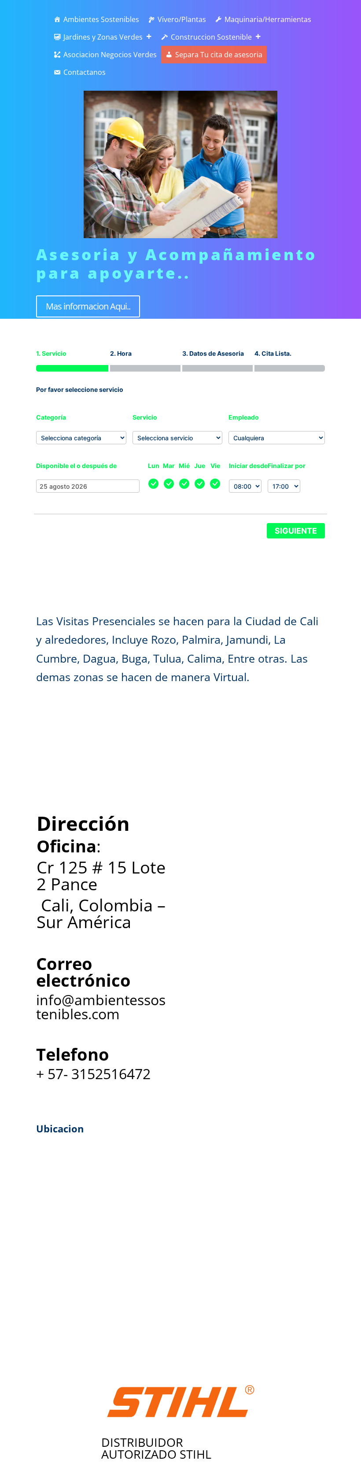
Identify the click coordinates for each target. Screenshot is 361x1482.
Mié (184, 465)
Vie (215, 465)
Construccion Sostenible (211, 37)
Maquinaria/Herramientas (268, 19)
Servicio (145, 417)
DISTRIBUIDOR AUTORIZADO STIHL (156, 1448)
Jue (199, 465)
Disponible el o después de (76, 465)
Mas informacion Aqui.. (88, 306)
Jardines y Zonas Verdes (103, 37)
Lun (153, 465)
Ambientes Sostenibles (101, 19)
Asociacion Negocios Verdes (110, 54)
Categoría (51, 417)
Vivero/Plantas (182, 19)
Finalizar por (287, 465)
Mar (169, 465)
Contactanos (84, 72)
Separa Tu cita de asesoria (218, 54)
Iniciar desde (248, 465)
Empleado (243, 417)
